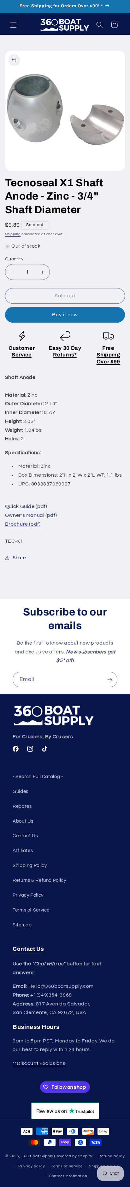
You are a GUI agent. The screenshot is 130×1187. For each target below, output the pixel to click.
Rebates (22, 806)
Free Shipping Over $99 (108, 354)
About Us (23, 821)
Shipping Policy (30, 865)
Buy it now (65, 314)
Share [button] (19, 557)
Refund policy (111, 1156)
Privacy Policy (28, 895)
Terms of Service (31, 910)
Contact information (68, 1176)
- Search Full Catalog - (38, 776)
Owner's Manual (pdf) (31, 515)
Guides (20, 791)
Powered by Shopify (73, 1156)
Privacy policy (31, 1166)
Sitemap (22, 925)
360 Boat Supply (37, 1156)
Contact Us (25, 835)
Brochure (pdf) (23, 524)
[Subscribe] (110, 679)
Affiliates (23, 850)
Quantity (14, 259)
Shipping (13, 234)
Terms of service (67, 1166)
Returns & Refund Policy (39, 880)
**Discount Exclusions (39, 1063)
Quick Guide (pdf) (26, 506)
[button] (13, 24)
